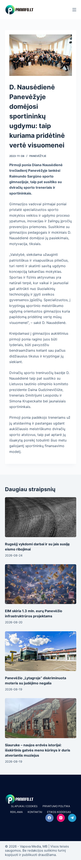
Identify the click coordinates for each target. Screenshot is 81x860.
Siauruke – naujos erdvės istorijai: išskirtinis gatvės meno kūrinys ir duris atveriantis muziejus (37, 750)
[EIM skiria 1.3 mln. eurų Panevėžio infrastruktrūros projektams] (40, 584)
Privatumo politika (56, 806)
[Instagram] (61, 818)
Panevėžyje (37, 156)
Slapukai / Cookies (24, 806)
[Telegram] (72, 818)
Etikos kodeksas (59, 812)
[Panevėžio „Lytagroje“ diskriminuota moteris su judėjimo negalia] (40, 651)
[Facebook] (49, 818)
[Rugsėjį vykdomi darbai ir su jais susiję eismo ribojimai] (40, 517)
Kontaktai (35, 812)
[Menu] (74, 10)
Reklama (16, 812)
